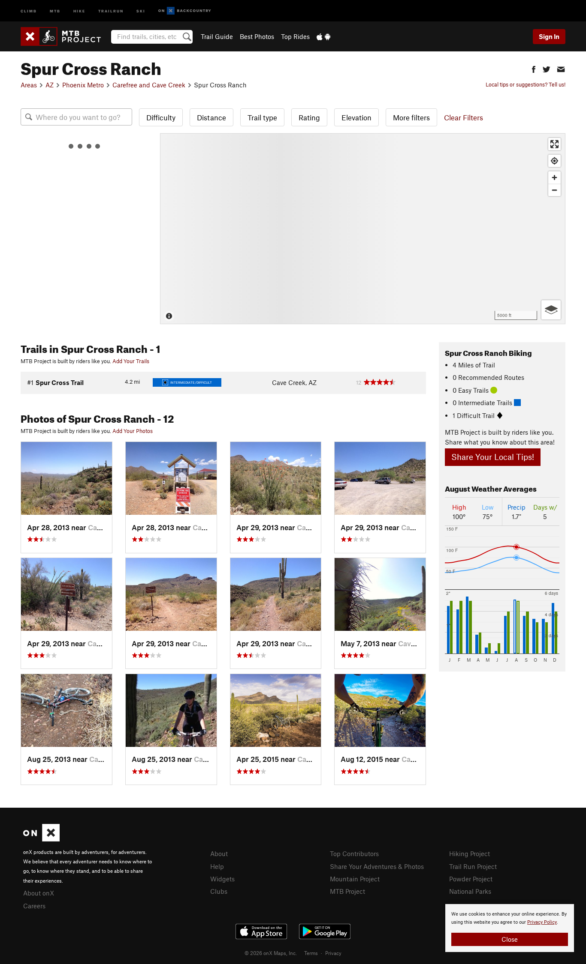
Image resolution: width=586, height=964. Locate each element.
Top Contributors (354, 853)
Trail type (262, 117)
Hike (79, 10)
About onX (38, 893)
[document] (509, 928)
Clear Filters (463, 117)
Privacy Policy (542, 922)
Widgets (222, 879)
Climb (29, 10)
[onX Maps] (41, 839)
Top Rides (295, 36)
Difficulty (160, 117)
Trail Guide (217, 36)
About (219, 853)
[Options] (551, 309)
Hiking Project (469, 853)
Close (509, 939)
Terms (311, 953)
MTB (55, 10)
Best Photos (257, 36)
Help (217, 866)
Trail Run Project (473, 866)
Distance (211, 117)
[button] (534, 68)
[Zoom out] (554, 190)
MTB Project (347, 891)
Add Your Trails (130, 361)
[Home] (65, 36)
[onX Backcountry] (184, 11)
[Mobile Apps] (323, 36)
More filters (411, 117)
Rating (309, 117)
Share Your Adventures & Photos (377, 866)
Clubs (218, 891)
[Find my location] (554, 161)
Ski (140, 10)
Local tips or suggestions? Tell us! (525, 84)
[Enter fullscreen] (554, 144)
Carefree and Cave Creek (148, 85)
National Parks (470, 891)
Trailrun (111, 10)
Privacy (333, 953)
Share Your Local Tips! (492, 457)
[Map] (362, 229)
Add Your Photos (132, 430)
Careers (34, 906)
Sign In (549, 36)
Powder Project (470, 879)
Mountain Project (355, 879)
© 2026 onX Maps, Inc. (271, 953)
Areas (29, 85)
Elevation (356, 117)
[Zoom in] (554, 177)
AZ (49, 85)
